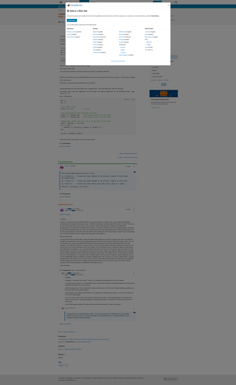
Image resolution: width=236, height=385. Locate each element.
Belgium (95, 32)
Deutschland (96, 37)
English (123, 50)
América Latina (71, 32)
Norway (121, 34)
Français (123, 52)
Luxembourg (96, 52)
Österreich (122, 37)
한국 (146, 50)
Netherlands (122, 32)
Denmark (95, 34)
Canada (69, 34)
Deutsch (123, 47)
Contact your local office (118, 61)
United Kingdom (123, 55)
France (95, 44)
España (95, 39)
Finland (95, 42)
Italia (94, 50)
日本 (146, 47)
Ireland (95, 47)
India (146, 34)
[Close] (168, 5)
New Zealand (148, 37)
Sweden (121, 42)
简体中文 (149, 42)
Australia (147, 32)
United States (70, 37)
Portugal (121, 39)
